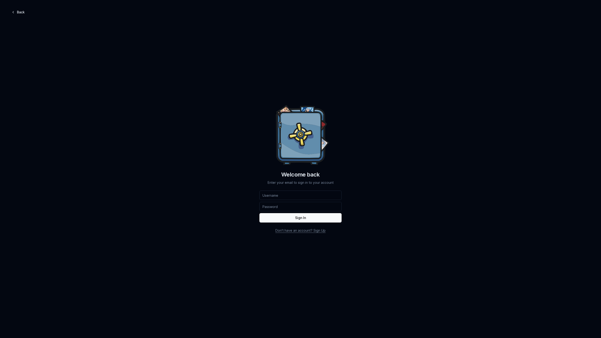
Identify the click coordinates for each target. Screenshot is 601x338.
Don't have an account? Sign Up (300, 230)
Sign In (300, 218)
